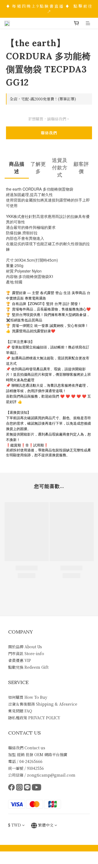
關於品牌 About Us (25, 646)
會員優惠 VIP (19, 660)
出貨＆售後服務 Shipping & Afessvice (42, 704)
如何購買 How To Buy (27, 697)
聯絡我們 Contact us (26, 747)
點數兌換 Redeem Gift (28, 667)
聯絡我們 (49, 132)
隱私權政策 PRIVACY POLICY (34, 717)
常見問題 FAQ (20, 711)
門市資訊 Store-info (26, 653)
